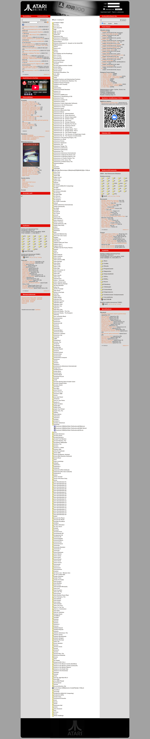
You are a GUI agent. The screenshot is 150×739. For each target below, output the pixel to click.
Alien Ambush (58, 254)
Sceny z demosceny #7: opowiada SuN (32, 38)
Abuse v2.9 (57, 48)
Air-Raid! (56, 208)
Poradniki (24, 100)
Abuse (56, 46)
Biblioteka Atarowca (27, 142)
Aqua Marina (57, 414)
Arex (55, 459)
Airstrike (56, 210)
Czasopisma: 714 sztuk (28, 167)
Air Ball (56, 187)
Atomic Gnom (58, 646)
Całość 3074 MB (28, 251)
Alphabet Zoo (58, 306)
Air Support (57, 199)
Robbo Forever (26, 272)
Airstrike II (57, 211)
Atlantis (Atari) (58, 634)
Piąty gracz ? (104, 63)
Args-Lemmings (58, 461)
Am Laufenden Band (60, 316)
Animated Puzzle (59, 376)
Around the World (59, 519)
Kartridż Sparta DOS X (28, 105)
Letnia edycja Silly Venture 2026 (30, 34)
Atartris (56, 622)
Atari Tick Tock (58, 605)
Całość (27, 257)
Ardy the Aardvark (59, 451)
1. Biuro (104, 261)
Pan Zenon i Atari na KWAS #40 (30, 50)
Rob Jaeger (104, 219)
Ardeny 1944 (57, 449)
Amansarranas (58, 318)
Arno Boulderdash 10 (60, 497)
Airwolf (56, 215)
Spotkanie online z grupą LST (30, 67)
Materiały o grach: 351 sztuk (29, 172)
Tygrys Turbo (105, 325)
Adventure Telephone (60, 142)
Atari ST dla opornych (28, 124)
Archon (24, 278)
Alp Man (56, 294)
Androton (57, 359)
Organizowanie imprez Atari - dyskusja (32, 297)
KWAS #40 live (26, 55)
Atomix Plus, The (59, 653)
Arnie (55, 480)
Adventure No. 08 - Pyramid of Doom (64, 125)
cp (126, 178)
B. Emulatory (106, 284)
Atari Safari (57, 602)
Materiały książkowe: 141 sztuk (30, 170)
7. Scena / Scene (105, 81)
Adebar (56, 86)
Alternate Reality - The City (62, 311)
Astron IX (56, 566)
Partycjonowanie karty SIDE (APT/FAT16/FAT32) (35, 120)
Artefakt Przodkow (59, 521)
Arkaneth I (57, 464)
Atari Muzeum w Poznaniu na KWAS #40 (33, 41)
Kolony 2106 (25, 273)
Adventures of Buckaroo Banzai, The (64, 156)
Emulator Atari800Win (27, 135)
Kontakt (23, 190)
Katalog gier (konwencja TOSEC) (30, 254)
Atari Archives (26, 184)
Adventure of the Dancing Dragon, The (65, 137)
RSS (45, 22)
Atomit (56, 648)
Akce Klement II (58, 220)
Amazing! (57, 328)
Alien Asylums (58, 256)
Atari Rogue (57, 600)
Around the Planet (59, 518)
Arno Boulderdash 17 (60, 509)
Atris (55, 658)
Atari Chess (57, 585)
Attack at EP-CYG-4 (59, 662)
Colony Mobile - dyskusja (28, 300)
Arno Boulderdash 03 (60, 485)
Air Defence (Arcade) (60, 191)
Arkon (56, 475)
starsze (47, 131)
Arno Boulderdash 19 (60, 512)
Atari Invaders (58, 590)
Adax (55, 77)
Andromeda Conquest (60, 357)
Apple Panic (57, 407)
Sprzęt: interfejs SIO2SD (107, 247)
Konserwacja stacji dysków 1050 (31, 108)
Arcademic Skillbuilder (60, 442)
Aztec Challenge (58, 715)
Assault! (56, 530)
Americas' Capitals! (59, 333)
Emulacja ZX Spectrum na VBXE (31, 116)
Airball (56, 203)
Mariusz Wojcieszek (106, 211)
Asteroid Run (58, 542)
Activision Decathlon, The (61, 72)
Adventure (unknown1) (60, 147)
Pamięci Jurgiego (26, 37)
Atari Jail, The (58, 591)
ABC (55, 29)
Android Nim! (58, 354)
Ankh (55, 380)
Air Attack (57, 184)
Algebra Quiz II (58, 246)
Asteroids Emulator (59, 547)
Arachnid (56, 424)
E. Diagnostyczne (107, 292)
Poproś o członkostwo (118, 12)
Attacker (56, 672)
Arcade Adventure (59, 434)
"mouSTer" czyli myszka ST (108, 235)
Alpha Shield (57, 297)
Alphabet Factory (59, 301)
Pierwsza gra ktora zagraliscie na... (110, 47)
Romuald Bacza (105, 212)
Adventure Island (59, 108)
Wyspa (24, 277)
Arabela (56, 419)
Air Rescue (57, 196)
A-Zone (56, 712)
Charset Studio (105, 52)
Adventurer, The (58, 151)
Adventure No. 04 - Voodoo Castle (64, 118)
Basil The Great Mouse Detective (31, 282)
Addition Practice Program (61, 82)
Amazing (56, 326)
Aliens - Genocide (59, 280)
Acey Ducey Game (59, 60)
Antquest (56, 398)
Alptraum (56, 307)
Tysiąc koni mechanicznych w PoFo (32, 29)
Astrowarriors (58, 569)
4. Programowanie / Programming (110, 77)
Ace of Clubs (57, 57)
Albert (56, 227)
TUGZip (39, 257)
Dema (115, 23)
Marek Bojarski (105, 225)
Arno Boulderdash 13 (60, 502)
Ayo (55, 710)
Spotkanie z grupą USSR (29, 57)
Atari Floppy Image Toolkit (29, 66)
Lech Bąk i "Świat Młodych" (108, 204)
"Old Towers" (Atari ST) (28, 261)
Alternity (56, 314)
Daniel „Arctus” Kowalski (107, 208)
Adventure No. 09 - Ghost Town (63, 127)
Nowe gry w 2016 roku (28, 117)
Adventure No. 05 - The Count (62, 120)
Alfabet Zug (57, 239)
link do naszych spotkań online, (109, 102)
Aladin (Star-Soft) (59, 225)
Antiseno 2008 (58, 393)
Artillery (56, 523)
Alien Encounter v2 (59, 270)
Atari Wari (57, 610)
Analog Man (57, 347)
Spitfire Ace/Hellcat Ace (28, 276)
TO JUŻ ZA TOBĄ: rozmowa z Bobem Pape (113, 216)
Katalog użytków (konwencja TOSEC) (111, 302)
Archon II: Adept (26, 275)
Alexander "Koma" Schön (108, 221)
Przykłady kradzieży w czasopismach (111, 44)
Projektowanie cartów (107, 323)
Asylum (56, 571)
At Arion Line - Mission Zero (62, 573)
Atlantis (56, 631)
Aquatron (57, 417)
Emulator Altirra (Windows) (29, 139)
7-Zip (36, 257)
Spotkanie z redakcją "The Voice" (31, 53)
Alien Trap (57, 276)
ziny (115, 193)
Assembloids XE (58, 533)
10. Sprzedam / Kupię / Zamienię (110, 85)
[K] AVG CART (105, 39)
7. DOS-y (105, 276)
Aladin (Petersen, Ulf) (60, 223)
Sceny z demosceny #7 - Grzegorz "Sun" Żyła (34, 45)
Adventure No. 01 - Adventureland (64, 113)
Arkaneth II (57, 466)
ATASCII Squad (58, 627)
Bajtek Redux (25, 175)
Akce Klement (58, 218)
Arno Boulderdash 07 (60, 492)
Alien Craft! (57, 266)
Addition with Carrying (60, 84)
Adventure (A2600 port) (61, 94)
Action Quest (58, 70)
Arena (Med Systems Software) (63, 456)
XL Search (25, 187)
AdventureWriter (58, 163)
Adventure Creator (59, 101)
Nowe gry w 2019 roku (28, 112)
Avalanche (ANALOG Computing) (64, 693)
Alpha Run (57, 295)
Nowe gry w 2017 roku (28, 113)
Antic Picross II (58, 392)
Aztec (55, 714)
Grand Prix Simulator (27, 288)
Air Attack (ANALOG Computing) (63, 186)
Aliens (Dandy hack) (60, 282)
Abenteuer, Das (58, 36)
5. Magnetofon (106, 271)
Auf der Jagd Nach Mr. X (61, 677)
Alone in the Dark (59, 292)
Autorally (56, 691)
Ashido (56, 528)
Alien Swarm (57, 275)
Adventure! (57, 93)
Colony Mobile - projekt (28, 301)
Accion (56, 51)
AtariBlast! (57, 615)
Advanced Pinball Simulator (62, 89)
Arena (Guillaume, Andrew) (62, 454)
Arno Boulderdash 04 (60, 487)
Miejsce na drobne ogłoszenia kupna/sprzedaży (114, 243)
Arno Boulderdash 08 (60, 494)
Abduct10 (57, 34)
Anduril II (56, 364)
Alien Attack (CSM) (59, 259)
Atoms (56, 657)
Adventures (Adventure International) (65, 153)
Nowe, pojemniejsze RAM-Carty (109, 234)
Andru (56, 361)
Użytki (110, 23)
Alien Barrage (58, 261)
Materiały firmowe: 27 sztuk (29, 171)
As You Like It (58, 526)
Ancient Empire (58, 349)
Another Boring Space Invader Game (64, 381)
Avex (55, 700)
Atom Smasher (58, 643)
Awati (55, 703)
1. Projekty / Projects (106, 73)
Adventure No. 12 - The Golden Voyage (65, 132)
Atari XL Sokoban (59, 612)
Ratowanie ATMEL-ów (107, 321)
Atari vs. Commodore (60, 609)
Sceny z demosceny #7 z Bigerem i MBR (33, 63)
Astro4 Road (57, 559)
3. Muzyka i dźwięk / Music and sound (111, 76)
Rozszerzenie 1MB (106, 328)
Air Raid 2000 (58, 194)
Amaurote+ (57, 321)
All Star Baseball (58, 285)
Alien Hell (57, 273)
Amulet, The (57, 342)
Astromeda (57, 564)
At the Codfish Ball (59, 574)
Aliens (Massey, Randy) (60, 283)
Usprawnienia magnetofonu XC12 (31, 107)
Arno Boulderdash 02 (60, 483)
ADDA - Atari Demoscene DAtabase (110, 173)
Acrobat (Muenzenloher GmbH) (63, 65)
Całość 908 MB (107, 299)
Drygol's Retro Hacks (28, 186)
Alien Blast (57, 263)
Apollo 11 (56, 402)
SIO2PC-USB (105, 317)
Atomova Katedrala (59, 655)
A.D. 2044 (56, 74)
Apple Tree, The (58, 410)
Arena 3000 (57, 452)
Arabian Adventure (59, 422)
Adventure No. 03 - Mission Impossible (65, 117)
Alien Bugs (57, 264)
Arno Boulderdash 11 (60, 499)
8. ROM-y (105, 279)
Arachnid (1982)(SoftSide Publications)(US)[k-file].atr (71, 428)
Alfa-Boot (57, 240)
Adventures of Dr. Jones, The (62, 160)
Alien (55, 251)
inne (36, 249)
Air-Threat (57, 213)
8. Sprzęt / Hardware (106, 83)
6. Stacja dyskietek (107, 274)
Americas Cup (58, 335)
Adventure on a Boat (60, 139)
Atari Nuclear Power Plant (61, 595)
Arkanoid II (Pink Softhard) (61, 470)
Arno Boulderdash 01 (60, 482)
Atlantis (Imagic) (59, 638)
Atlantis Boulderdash (60, 636)
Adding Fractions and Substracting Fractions (67, 79)
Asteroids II (57, 548)
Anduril (56, 362)
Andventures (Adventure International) (65, 366)
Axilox (56, 707)
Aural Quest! (57, 682)
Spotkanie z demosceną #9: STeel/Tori (32, 32)
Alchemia (56, 228)
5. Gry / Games (105, 79)
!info (115, 183)
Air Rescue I (57, 198)
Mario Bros (25, 269)
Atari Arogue (57, 581)
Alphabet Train (58, 304)
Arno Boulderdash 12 (60, 500)
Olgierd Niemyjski (106, 227)
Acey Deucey (57, 58)
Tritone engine (26, 127)
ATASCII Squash (58, 629)
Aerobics (56, 166)
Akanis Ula (57, 216)
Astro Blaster (58, 554)
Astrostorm (57, 567)
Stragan (102, 232)
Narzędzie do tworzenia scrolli (30, 104)
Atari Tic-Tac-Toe (59, 607)
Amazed (56, 325)
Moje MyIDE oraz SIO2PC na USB (110, 331)
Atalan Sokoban (58, 576)
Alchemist (57, 230)
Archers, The (57, 444)
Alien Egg (57, 268)
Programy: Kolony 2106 (107, 238)
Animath (56, 378)
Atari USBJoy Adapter (107, 236)
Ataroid (56, 621)
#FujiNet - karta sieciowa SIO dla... (110, 57)
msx (121, 186)
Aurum (56, 684)
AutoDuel (57, 689)
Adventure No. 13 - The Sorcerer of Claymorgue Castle (69, 134)
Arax (55, 432)
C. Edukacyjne (106, 286)
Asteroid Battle (58, 538)
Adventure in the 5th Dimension (63, 105)
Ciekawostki (104, 36)
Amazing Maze (58, 330)
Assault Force (58, 531)
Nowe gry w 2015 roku (28, 119)
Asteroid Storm (58, 543)
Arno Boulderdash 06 (60, 490)
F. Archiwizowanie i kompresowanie (113, 294)
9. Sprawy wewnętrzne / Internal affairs (111, 84)
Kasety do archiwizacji (107, 65)
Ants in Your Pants (59, 400)
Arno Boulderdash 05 (60, 488)
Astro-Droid (57, 560)
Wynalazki (103, 312)
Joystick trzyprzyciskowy (108, 329)
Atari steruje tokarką (106, 342)
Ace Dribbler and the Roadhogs (63, 53)
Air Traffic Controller (60, 201)
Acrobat (56, 63)
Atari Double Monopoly (60, 586)
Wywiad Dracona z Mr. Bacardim (110, 201)
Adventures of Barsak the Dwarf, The (64, 154)
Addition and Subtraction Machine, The (65, 81)
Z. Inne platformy (107, 297)
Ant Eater (56, 386)
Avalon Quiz (57, 696)
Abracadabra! (58, 41)
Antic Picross (58, 390)
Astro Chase (57, 555)
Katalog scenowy (105, 176)
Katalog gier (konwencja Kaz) (29, 229)
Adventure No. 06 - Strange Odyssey (64, 122)
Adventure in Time (59, 106)
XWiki (23, 180)
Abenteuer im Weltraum (61, 38)
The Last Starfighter (27, 280)
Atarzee (56, 626)
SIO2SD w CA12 (105, 320)
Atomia (56, 645)
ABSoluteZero (58, 45)
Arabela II (56, 421)
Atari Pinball (57, 598)
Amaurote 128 (58, 323)
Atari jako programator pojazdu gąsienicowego (113, 313)
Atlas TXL (57, 641)
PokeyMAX (104, 31)
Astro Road (57, 557)
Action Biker (57, 67)
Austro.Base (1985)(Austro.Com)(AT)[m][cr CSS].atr (69, 688)
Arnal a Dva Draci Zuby (60, 478)
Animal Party (57, 373)
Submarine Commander (28, 263)
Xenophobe (25, 271)
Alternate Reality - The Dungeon (63, 313)
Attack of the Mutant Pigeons (62, 667)
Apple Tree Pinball (59, 409)
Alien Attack (57, 258)
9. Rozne (105, 281)
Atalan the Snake (59, 579)
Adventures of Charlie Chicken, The (64, 158)
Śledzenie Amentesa (106, 213)
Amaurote (57, 319)
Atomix (56, 651)
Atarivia (56, 619)
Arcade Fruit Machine (60, 439)
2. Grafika (105, 263)
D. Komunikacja (107, 289)
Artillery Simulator (59, 524)
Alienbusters (57, 278)
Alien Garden (58, 271)
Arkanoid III (57, 473)
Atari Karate (57, 593)
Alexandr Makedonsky (60, 234)
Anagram (56, 343)
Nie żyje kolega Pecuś (28, 44)
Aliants (56, 249)
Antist (56, 395)
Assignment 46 (58, 535)
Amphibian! (57, 340)
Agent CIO (57, 179)
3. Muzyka (105, 266)
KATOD (103, 209)
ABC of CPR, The (59, 31)
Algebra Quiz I (58, 244)
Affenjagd (57, 168)
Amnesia (56, 337)
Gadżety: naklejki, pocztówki (109, 240)
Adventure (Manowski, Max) (62, 110)
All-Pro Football (58, 288)
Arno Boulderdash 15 (60, 506)
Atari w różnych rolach (107, 340)
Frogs (23, 264)
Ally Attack (57, 290)
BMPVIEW (25, 123)
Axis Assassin (58, 708)
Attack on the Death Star (61, 669)
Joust (23, 267)
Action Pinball (58, 69)
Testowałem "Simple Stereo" (108, 327)
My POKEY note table (107, 60)
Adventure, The (58, 144)
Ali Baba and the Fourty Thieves (63, 247)
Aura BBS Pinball (59, 681)
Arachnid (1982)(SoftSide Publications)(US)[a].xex (70, 426)
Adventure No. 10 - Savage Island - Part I (65, 129)
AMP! (55, 338)
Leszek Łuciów (105, 215)
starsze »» (46, 74)
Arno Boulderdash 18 (60, 511)
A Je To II (56, 26)
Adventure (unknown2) (60, 149)
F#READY (104, 207)
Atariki (23, 179)
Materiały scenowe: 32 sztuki (30, 169)
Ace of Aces (57, 55)
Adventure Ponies (59, 141)
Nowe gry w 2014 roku (28, 125)
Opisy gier (24, 260)
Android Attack (58, 352)
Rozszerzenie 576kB (107, 336)
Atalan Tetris (57, 578)
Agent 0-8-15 (57, 177)
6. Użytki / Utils (105, 80)
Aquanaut (57, 415)
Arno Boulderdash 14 (60, 504)
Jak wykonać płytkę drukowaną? (110, 333)
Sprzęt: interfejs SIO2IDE (108, 245)
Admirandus (57, 87)
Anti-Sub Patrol (58, 397)
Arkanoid (56, 468)
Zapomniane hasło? (105, 12)
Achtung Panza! (58, 62)
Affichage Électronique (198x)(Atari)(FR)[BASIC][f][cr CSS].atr (72, 170)
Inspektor (24, 286)
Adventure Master (59, 111)
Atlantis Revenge (59, 639)
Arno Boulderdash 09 (60, 495)
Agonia (56, 182)
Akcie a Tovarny (58, 222)
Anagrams (57, 345)
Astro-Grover (58, 562)
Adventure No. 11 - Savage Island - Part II (65, 130)
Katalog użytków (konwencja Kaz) (110, 253)
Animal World (58, 374)
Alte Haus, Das (58, 309)
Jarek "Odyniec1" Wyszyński (109, 224)
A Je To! (56, 24)
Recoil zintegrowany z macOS (30, 70)
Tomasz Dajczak (105, 203)
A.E (55, 165)
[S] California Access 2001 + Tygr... (110, 42)
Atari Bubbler (58, 583)
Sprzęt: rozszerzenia (107, 239)
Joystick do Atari (105, 324)
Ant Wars (56, 388)
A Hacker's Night (59, 22)
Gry (104, 23)
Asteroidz (57, 550)
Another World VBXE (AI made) (109, 34)
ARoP (55, 516)
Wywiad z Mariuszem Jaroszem (109, 200)
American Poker (58, 331)
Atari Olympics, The (59, 597)
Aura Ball (56, 679)
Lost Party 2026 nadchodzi (29, 48)
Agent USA (57, 180)
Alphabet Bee (58, 299)
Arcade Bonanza (59, 437)
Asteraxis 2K (57, 536)
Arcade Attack (58, 435)
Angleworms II (58, 369)
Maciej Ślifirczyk (105, 223)
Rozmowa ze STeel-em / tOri (30, 26)
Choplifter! (25, 265)
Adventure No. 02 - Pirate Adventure (64, 115)
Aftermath (57, 174)
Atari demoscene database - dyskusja (32, 299)
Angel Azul (57, 368)
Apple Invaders (58, 404)
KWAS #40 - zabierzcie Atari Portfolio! (32, 58)
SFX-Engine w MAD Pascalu (29, 103)
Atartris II (56, 624)
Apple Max (57, 405)
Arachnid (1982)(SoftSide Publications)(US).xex (69, 430)
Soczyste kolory (105, 337)
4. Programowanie (107, 268)
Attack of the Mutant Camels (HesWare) (65, 663)
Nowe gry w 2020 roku (28, 111)
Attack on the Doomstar (61, 670)
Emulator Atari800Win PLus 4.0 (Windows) (33, 136)
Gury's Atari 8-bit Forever (29, 182)
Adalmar (56, 75)
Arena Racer (57, 458)
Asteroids (57, 545)
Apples (56, 412)
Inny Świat (25, 285)
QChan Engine (26, 128)
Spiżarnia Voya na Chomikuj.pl (30, 174)
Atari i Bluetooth (105, 316)
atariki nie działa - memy (107, 50)
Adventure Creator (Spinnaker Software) (65, 103)
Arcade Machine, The (60, 440)
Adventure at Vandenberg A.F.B (63, 96)
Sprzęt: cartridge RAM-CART (109, 241)
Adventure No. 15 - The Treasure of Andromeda (67, 135)
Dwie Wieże (25, 281)
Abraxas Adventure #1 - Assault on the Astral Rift (68, 43)
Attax (55, 675)
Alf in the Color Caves (60, 235)
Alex (55, 232)
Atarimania (25, 183)
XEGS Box (104, 338)
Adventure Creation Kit (60, 99)
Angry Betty (57, 371)
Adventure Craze (59, 98)
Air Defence (57, 189)
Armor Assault (58, 476)
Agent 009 (57, 175)
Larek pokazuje (26, 115)
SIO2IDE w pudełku (106, 341)
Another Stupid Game (60, 383)
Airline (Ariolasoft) (59, 206)
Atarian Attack (58, 614)
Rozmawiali (103, 199)
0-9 (24, 236)
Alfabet (56, 237)
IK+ (102, 68)
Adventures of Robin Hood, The (63, 161)
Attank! (56, 674)
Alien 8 (56, 252)
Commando (25, 268)
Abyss (56, 50)
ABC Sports (57, 33)
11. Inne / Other (105, 87)
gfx (126, 180)
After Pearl (57, 172)
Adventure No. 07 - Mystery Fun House (65, 123)
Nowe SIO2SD (105, 319)
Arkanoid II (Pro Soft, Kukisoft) (63, 471)
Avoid (55, 702)
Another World (58, 385)
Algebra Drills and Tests (61, 242)
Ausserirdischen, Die (60, 686)
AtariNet (56, 617)
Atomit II (56, 650)
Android (56, 350)
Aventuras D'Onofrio (60, 698)
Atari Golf (57, 588)
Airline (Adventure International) (63, 204)
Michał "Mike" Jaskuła (107, 205)
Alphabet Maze (58, 302)
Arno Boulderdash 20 (60, 514)
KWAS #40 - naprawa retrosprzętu (31, 61)
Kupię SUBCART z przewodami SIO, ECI (112, 55)
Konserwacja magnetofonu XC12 (31, 109)
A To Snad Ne (58, 27)
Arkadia (56, 463)
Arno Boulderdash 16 (60, 507)
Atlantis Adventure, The (61, 633)
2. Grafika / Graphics (107, 75)
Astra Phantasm (58, 552)
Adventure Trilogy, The (60, 146)
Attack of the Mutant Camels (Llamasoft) (66, 665)
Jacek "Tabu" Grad (106, 220)
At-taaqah (57, 660)
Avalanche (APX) (59, 695)
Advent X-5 (57, 91)
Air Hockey (57, 192)
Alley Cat (56, 287)
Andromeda (57, 356)
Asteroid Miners (58, 540)
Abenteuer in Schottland (61, 39)
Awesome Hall (58, 705)
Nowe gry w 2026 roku (28, 101)
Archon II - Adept (59, 447)
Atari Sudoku (58, 603)
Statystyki (24, 303)
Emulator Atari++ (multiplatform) (30, 138)
